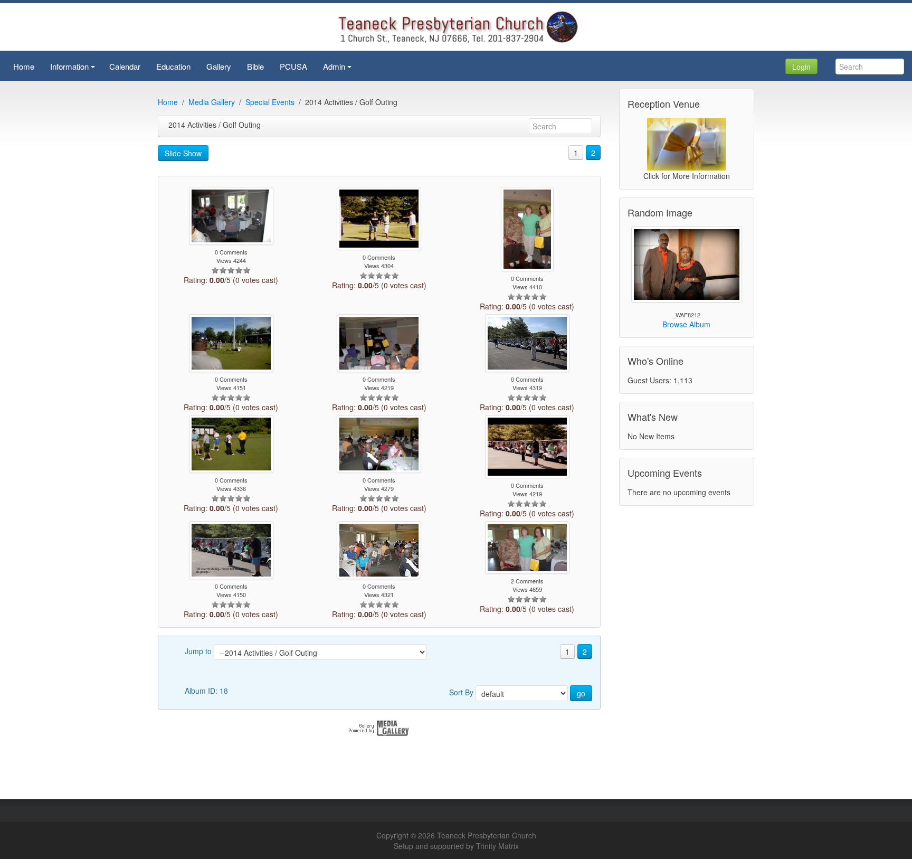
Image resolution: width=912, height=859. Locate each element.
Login (801, 66)
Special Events (269, 102)
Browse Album (686, 324)
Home (168, 102)
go (581, 693)
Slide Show (183, 153)
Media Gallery (211, 102)
